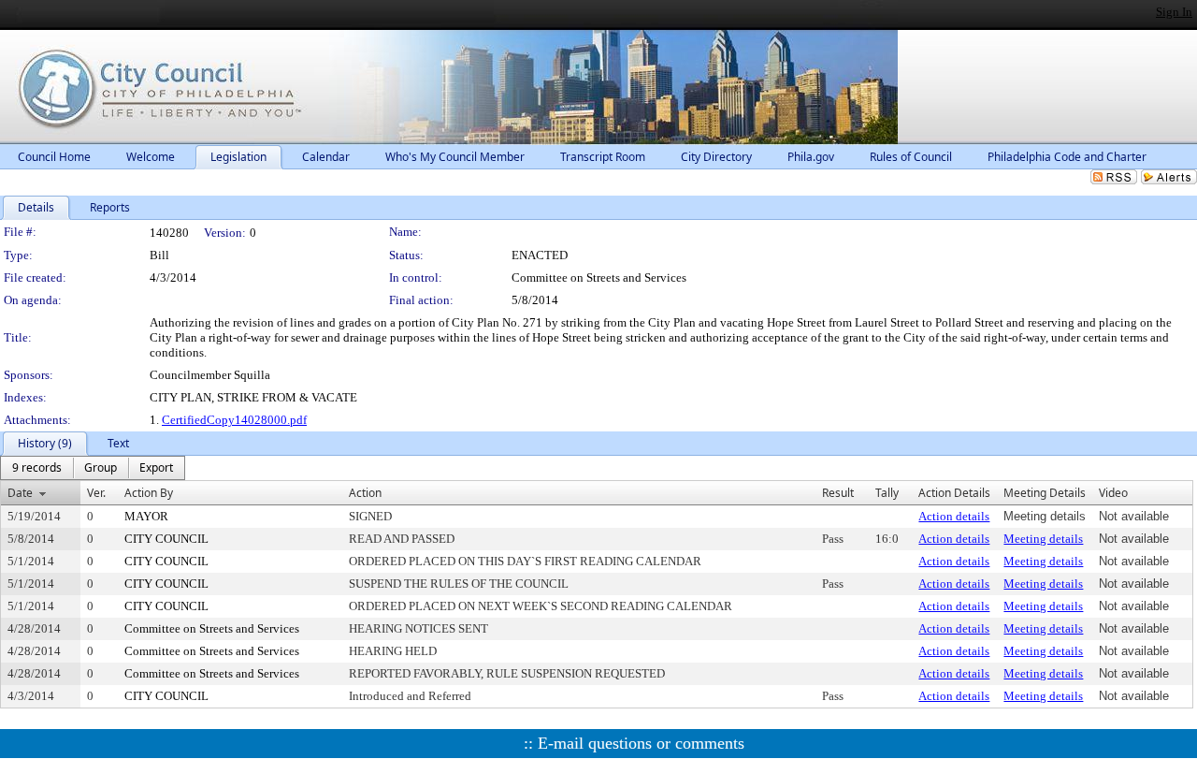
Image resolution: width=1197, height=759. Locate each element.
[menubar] (92, 468)
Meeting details (1043, 539)
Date (20, 493)
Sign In (1174, 12)
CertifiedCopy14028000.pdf (234, 420)
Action (365, 493)
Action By (148, 493)
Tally (887, 493)
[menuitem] (37, 468)
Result (838, 493)
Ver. (96, 493)
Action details (953, 516)
